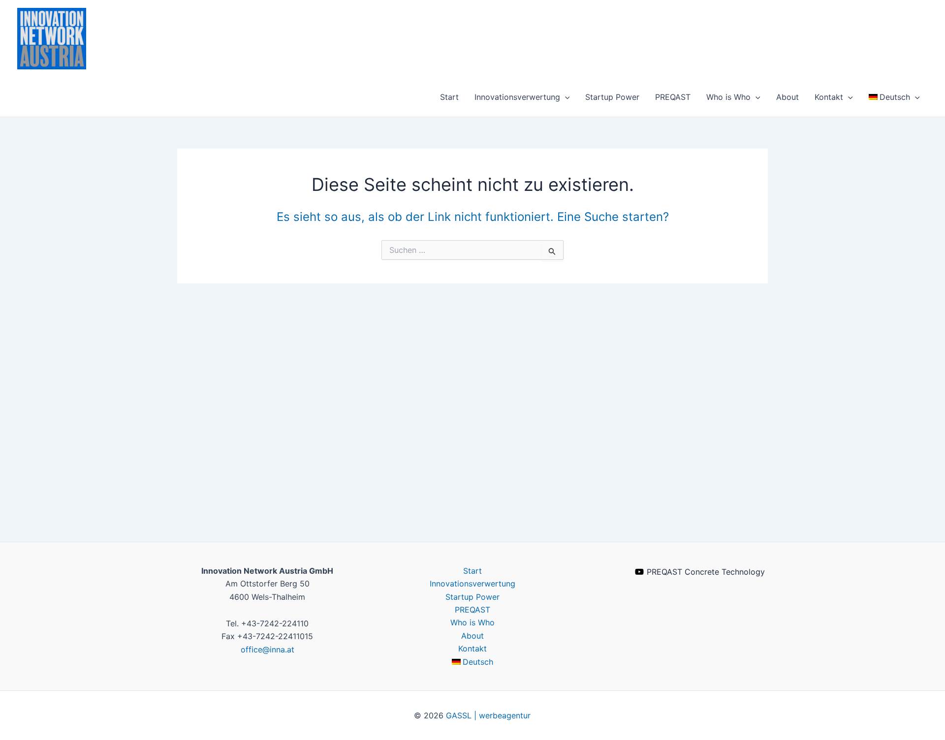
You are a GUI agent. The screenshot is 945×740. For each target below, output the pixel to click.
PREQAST (673, 97)
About (787, 97)
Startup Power (612, 97)
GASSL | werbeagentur (488, 715)
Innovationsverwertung (517, 97)
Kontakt (829, 97)
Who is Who (728, 97)
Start (449, 97)
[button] (565, 97)
